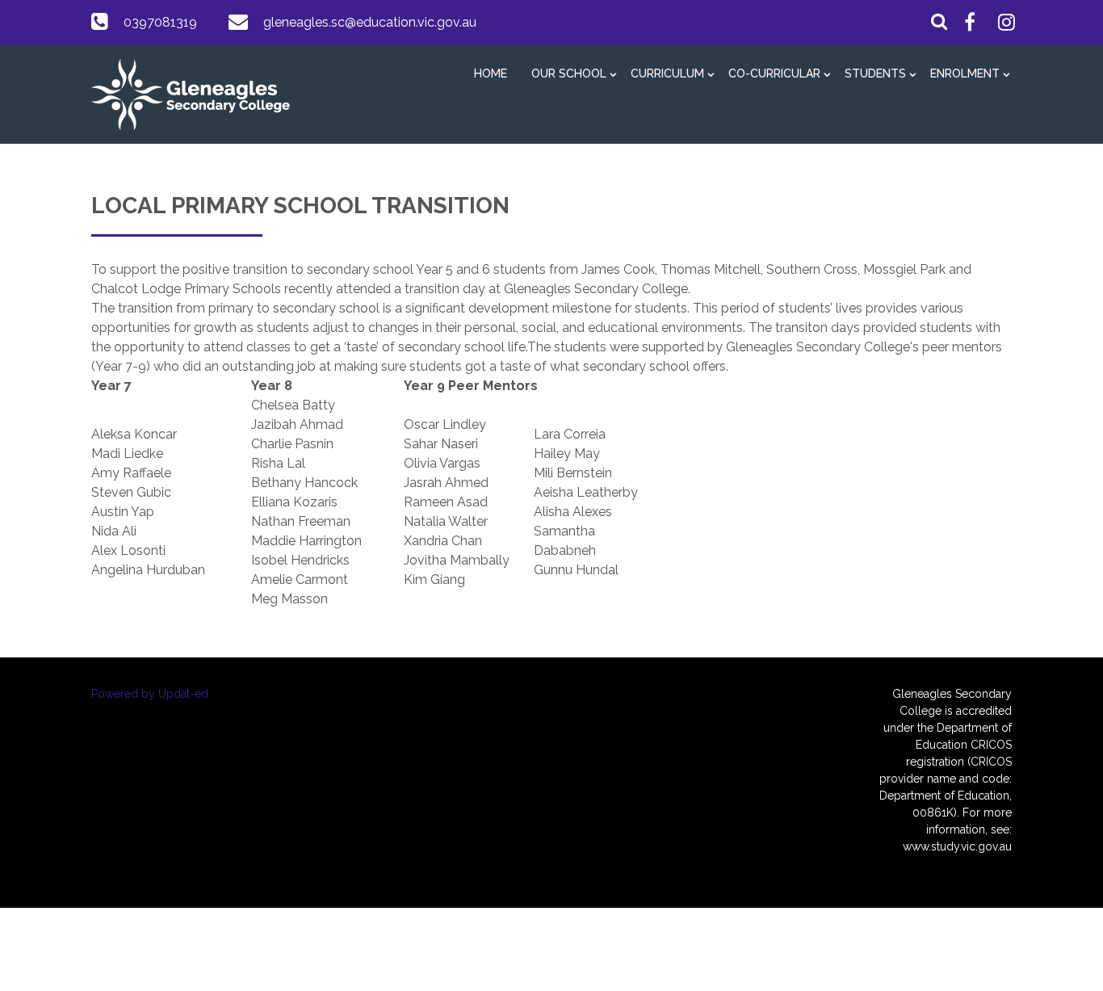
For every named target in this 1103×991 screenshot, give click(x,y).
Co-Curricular (774, 73)
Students (875, 73)
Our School (568, 73)
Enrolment (965, 73)
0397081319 (160, 22)
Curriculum (667, 73)
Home (490, 73)
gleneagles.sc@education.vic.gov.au (369, 22)
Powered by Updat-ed (149, 693)
